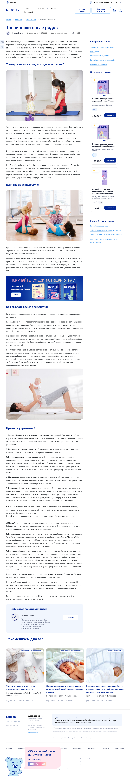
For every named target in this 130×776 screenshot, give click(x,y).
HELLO (34, 764)
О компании (77, 748)
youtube (19, 721)
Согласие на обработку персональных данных (92, 759)
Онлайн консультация (102, 2)
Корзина (112, 10)
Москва (12, 2)
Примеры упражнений (98, 64)
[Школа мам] (2, 47)
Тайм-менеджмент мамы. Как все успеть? (105, 230)
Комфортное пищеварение (31, 650)
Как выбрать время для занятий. (102, 60)
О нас (53, 8)
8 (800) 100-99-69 (35, 716)
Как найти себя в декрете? (100, 226)
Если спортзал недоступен (100, 55)
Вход (119, 10)
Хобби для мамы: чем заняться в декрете (106, 234)
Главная (8, 19)
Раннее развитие (114, 650)
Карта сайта (119, 748)
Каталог (26, 8)
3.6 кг (100, 202)
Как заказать (83, 768)
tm (11, 721)
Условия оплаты (84, 765)
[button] (104, 95)
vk (7, 721)
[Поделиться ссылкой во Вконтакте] (2, 42)
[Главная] (12, 10)
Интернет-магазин (82, 10)
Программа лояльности (101, 10)
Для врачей (28, 12)
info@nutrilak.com (12, 725)
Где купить (91, 748)
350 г (94, 110)
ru (117, 2)
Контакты (105, 748)
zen (15, 721)
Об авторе (70, 617)
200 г (94, 202)
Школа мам (40, 8)
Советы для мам (31, 19)
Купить (16, 295)
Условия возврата (84, 762)
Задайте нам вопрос (33, 732)
